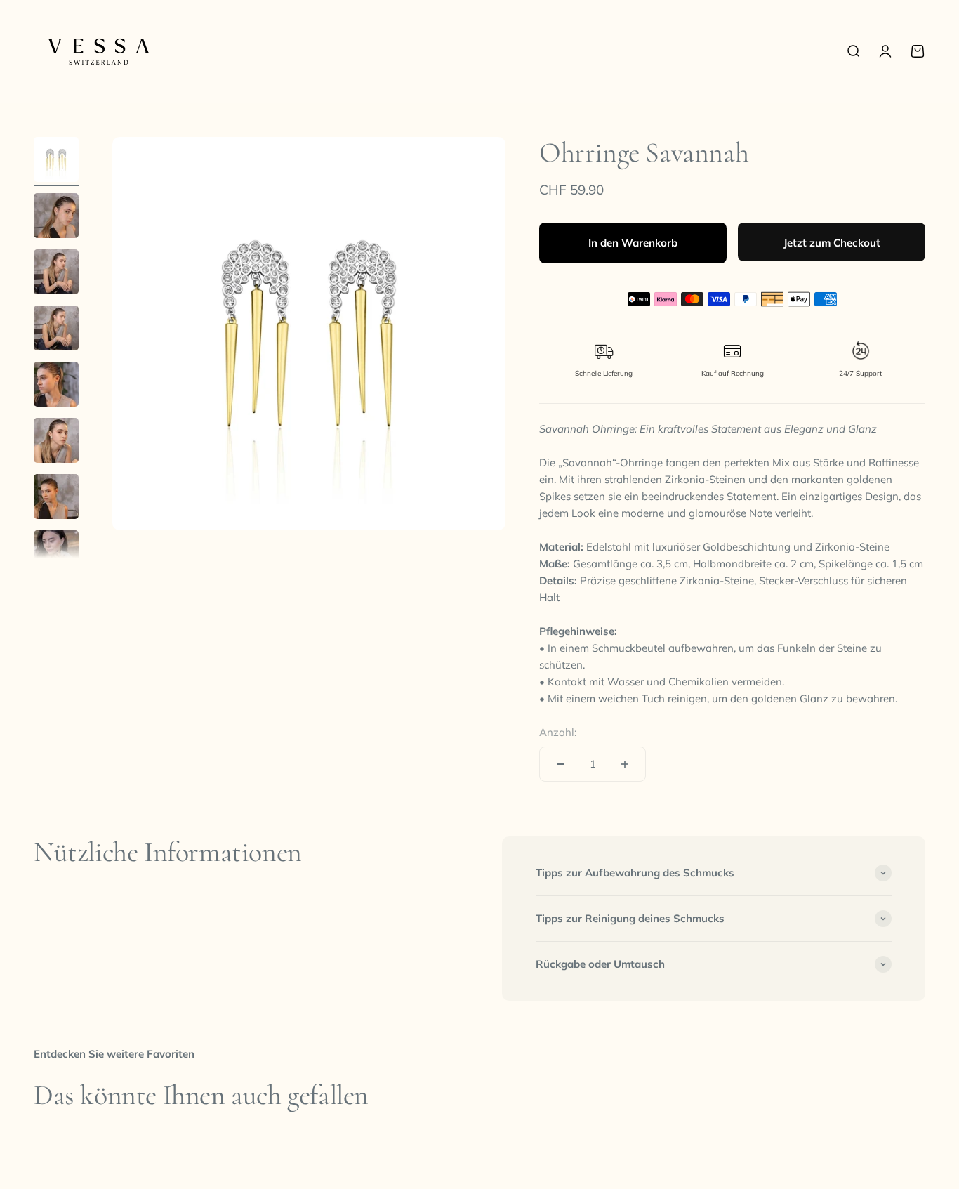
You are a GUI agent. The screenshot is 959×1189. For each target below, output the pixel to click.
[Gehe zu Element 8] (56, 554)
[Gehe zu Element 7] (56, 498)
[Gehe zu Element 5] (56, 386)
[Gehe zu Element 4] (56, 330)
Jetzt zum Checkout (831, 242)
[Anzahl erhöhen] (624, 764)
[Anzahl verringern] (560, 764)
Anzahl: (557, 732)
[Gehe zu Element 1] (56, 161)
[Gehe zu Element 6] (56, 442)
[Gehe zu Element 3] (56, 273)
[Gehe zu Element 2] (56, 217)
